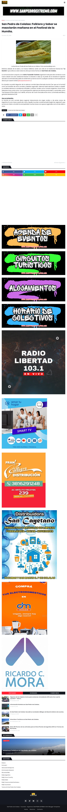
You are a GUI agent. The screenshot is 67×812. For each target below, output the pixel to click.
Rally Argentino (6, 775)
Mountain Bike (6, 772)
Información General (8, 770)
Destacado (12, 693)
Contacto (40, 809)
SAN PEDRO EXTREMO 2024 (41, 807)
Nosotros (32, 809)
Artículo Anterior (7, 162)
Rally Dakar (5, 780)
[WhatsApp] (28, 114)
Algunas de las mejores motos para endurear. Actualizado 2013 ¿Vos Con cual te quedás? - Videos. (35, 697)
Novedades (33, 693)
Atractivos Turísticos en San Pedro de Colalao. (24, 719)
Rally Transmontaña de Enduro (10, 782)
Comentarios (54, 693)
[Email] (32, 114)
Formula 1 (4, 765)
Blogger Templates (54, 807)
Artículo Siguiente (59, 162)
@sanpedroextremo (24, 81)
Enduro (4, 763)
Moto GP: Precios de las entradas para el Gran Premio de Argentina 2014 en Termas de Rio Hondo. (37, 727)
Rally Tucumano (6, 784)
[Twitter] (20, 114)
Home (26, 809)
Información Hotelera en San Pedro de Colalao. (24, 704)
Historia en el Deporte (8, 768)
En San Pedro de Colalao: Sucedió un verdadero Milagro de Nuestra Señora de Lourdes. (37, 712)
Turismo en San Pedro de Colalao (15, 20)
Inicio (3, 20)
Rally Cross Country (7, 777)
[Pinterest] (24, 114)
